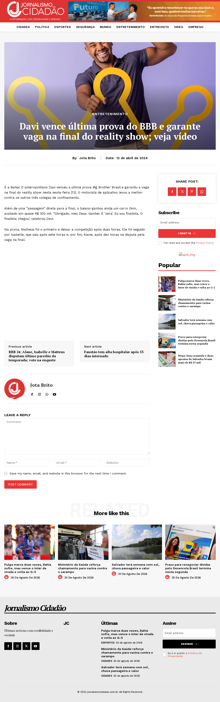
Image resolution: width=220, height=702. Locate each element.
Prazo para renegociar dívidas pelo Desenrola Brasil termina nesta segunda (196, 340)
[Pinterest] (192, 191)
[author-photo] (7, 577)
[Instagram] (17, 646)
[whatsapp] (47, 393)
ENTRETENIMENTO (110, 114)
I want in (184, 233)
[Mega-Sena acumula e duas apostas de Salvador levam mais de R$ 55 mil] (167, 359)
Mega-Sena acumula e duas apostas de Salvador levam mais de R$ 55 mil (195, 359)
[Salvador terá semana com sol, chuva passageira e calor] (167, 321)
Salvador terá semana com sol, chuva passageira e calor (196, 321)
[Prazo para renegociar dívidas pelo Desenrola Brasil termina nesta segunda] (167, 340)
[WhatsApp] (201, 191)
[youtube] (54, 393)
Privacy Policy (204, 242)
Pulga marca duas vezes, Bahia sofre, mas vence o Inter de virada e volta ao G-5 (196, 284)
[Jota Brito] (14, 389)
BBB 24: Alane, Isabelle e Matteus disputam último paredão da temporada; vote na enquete (37, 356)
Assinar (187, 643)
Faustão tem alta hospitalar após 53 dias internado (114, 354)
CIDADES (106, 660)
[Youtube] (35, 646)
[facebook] (32, 393)
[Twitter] (182, 191)
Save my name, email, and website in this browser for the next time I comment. (68, 473)
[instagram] (39, 393)
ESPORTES (108, 642)
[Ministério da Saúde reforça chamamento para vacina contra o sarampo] (167, 303)
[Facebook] (172, 191)
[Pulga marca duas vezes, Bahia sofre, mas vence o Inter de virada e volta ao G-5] (167, 284)
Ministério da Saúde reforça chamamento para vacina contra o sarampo (196, 303)
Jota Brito (87, 158)
